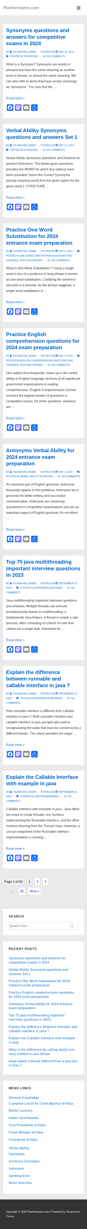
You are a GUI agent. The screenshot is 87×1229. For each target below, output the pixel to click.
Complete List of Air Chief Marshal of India (41, 1103)
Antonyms (16, 1168)
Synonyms (31, 56)
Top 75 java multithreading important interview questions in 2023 (43, 568)
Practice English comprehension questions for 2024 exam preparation (43, 340)
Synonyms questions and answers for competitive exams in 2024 (37, 36)
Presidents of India (23, 1139)
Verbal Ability (19, 1148)
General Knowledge (24, 1097)
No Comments (56, 56)
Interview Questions (48, 587)
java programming (46, 796)
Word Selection (20, 1183)
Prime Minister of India (26, 1132)
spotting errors (31, 260)
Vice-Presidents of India (27, 1125)
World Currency (21, 1110)
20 (22, 891)
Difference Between (48, 698)
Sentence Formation (24, 1161)
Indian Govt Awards (23, 1118)
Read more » (15, 98)
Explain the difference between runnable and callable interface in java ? (38, 678)
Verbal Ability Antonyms (36, 476)
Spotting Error (19, 1176)
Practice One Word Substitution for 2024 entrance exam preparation (39, 236)
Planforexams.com (21, 7)
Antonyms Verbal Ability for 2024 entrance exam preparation (40, 457)
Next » (34, 891)
